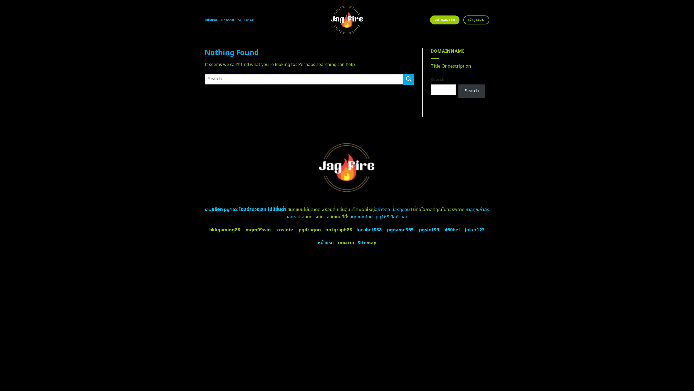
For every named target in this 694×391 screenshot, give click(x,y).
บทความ (227, 20)
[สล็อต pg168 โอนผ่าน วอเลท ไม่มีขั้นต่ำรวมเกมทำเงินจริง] (347, 20)
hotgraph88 (338, 230)
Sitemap (246, 20)
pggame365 (400, 230)
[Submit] (408, 79)
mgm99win (258, 230)
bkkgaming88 (224, 230)
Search (437, 80)
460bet (452, 230)
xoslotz (284, 230)
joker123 (475, 230)
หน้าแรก (211, 20)
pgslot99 (429, 230)
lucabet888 (369, 230)
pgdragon (310, 230)
